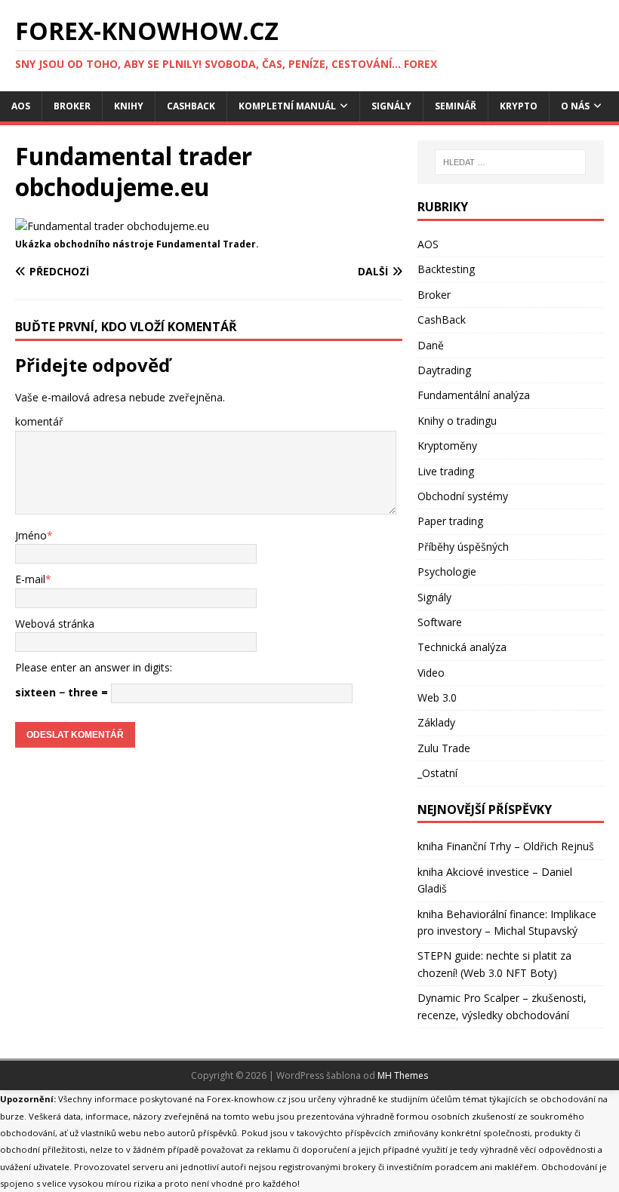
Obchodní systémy (462, 496)
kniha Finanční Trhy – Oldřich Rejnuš (505, 846)
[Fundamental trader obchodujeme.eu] (112, 226)
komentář (39, 421)
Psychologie (446, 571)
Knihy (128, 106)
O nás (575, 106)
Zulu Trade (443, 748)
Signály (391, 106)
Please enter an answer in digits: (93, 667)
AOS (20, 106)
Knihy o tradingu (457, 420)
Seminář (455, 106)
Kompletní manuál (287, 106)
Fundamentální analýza (473, 395)
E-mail (30, 579)
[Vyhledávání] (510, 162)
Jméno (31, 535)
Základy (436, 722)
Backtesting (446, 269)
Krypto (518, 106)
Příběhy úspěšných (463, 546)
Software (439, 622)
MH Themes (402, 1075)
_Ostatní (437, 773)
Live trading (445, 471)
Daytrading (444, 370)
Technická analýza (462, 647)
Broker (72, 106)
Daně (430, 345)
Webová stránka (54, 623)
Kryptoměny (447, 445)
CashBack (191, 106)
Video (431, 672)
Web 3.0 (437, 697)
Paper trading (450, 521)
